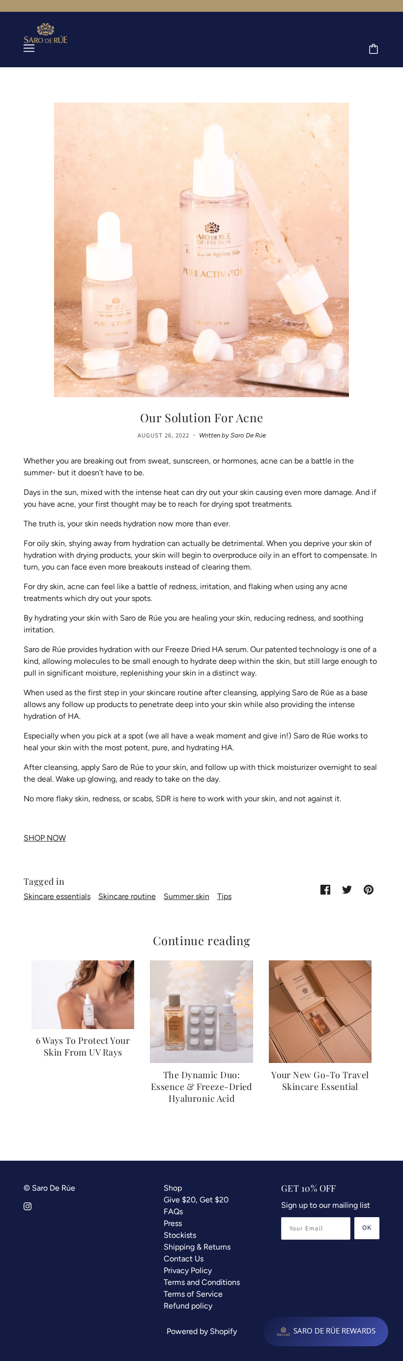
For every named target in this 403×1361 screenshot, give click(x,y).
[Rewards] (325, 1331)
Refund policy (188, 1305)
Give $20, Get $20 (196, 1199)
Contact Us (183, 1258)
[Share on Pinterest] (368, 889)
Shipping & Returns (197, 1247)
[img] (27, 1206)
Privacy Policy (188, 1270)
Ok (367, 1228)
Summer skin (186, 896)
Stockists (180, 1235)
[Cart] (375, 49)
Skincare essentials (57, 896)
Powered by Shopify (202, 1331)
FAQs (173, 1211)
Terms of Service (193, 1294)
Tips (224, 896)
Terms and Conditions (202, 1282)
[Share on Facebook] (325, 889)
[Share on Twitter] (347, 889)
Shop (173, 1188)
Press (173, 1223)
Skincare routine (127, 896)
